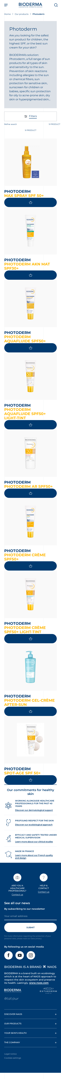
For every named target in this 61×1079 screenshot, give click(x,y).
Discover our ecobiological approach (34, 824)
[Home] (30, 5)
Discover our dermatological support (34, 810)
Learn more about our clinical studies (34, 841)
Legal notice (10, 1054)
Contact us (17, 894)
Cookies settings (12, 1058)
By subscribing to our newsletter (24, 908)
